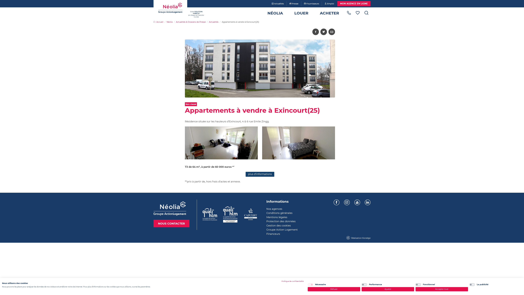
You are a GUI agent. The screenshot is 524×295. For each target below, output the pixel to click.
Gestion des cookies (278, 225)
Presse (294, 3)
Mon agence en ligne (354, 3)
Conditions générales (279, 213)
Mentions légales (276, 217)
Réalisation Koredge (360, 238)
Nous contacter (171, 223)
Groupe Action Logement (282, 229)
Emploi (330, 3)
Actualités (279, 3)
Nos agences (274, 208)
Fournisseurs (312, 3)
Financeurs (273, 233)
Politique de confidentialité (293, 281)
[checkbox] (310, 284)
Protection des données (281, 221)
